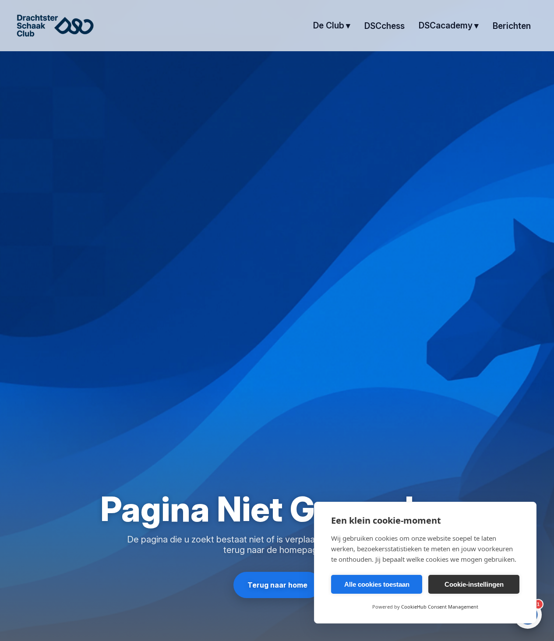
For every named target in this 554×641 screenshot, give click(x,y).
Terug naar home (277, 585)
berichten (512, 26)
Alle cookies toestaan (376, 584)
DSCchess (384, 26)
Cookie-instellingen (474, 584)
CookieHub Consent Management (439, 606)
